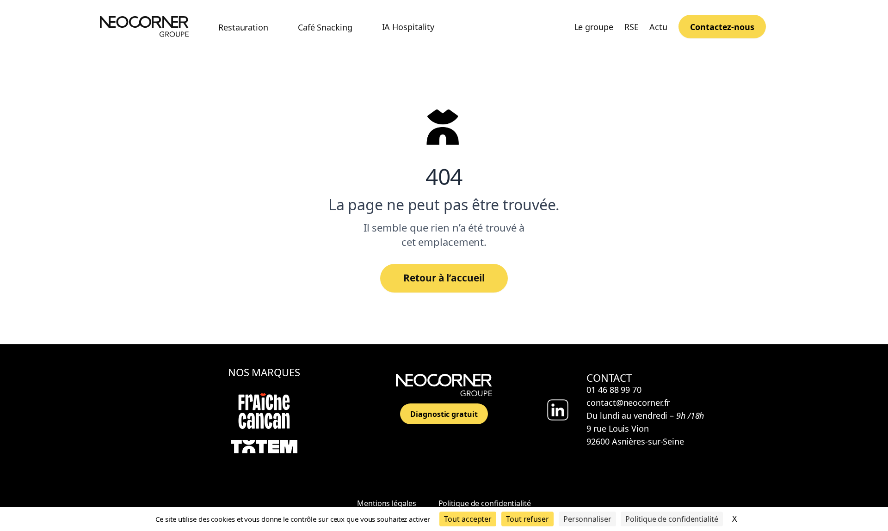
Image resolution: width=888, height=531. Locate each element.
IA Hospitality (408, 26)
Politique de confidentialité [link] (671, 519)
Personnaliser (587, 519)
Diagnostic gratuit (443, 414)
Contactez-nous (722, 26)
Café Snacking (325, 27)
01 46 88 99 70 (613, 389)
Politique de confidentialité (484, 503)
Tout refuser (527, 519)
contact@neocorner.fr (628, 402)
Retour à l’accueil (443, 277)
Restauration (243, 27)
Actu (658, 26)
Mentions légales (386, 503)
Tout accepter (468, 519)
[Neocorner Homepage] (144, 26)
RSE (631, 26)
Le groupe (593, 26)
